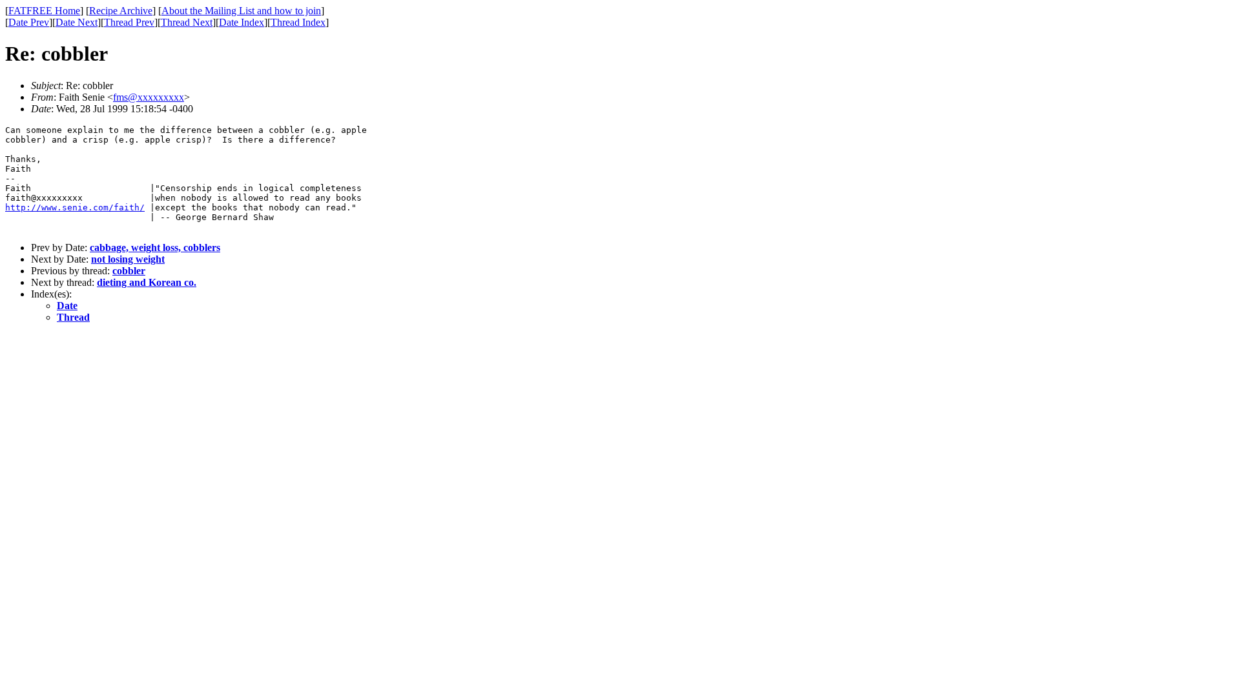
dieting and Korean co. (146, 282)
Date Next (77, 22)
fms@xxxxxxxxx (148, 97)
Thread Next (186, 22)
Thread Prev (129, 22)
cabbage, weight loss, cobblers (155, 247)
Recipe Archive (120, 10)
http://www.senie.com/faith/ (75, 207)
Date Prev (28, 22)
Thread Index (298, 22)
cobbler (128, 270)
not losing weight (128, 259)
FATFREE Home (44, 10)
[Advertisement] (1181, 200)
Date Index (241, 22)
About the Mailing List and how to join (241, 10)
